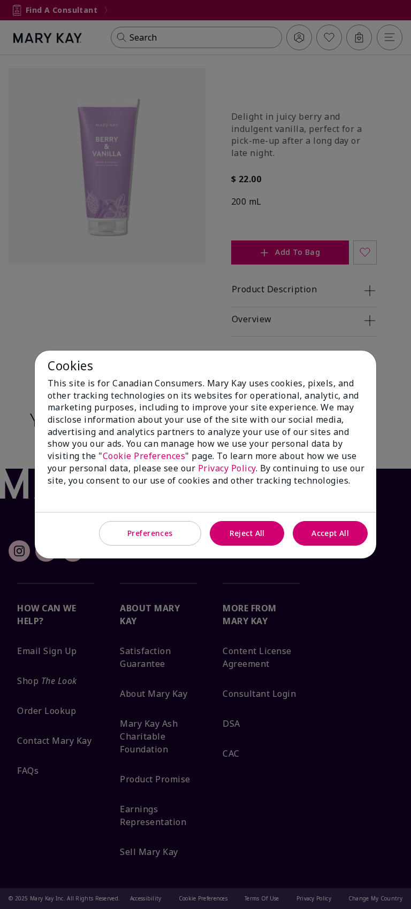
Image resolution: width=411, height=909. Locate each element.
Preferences (150, 533)
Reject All (247, 533)
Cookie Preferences (144, 456)
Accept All (330, 533)
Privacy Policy (227, 468)
